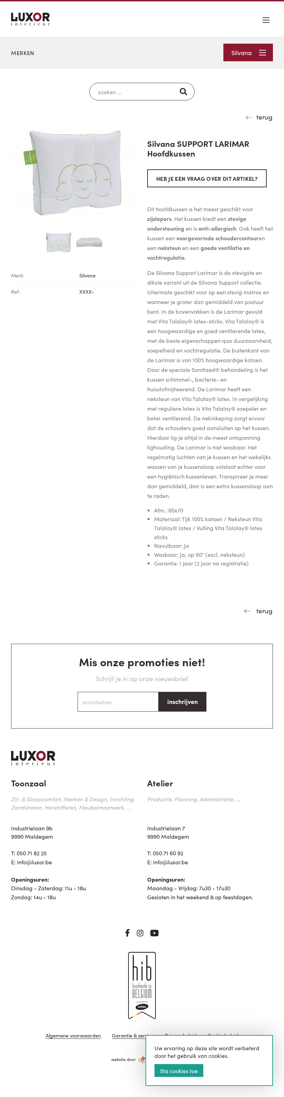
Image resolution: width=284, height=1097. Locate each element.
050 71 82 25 (32, 853)
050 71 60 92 (168, 853)
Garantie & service (133, 1036)
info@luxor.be (34, 862)
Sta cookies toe (179, 1070)
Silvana (241, 52)
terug (264, 116)
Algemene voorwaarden (73, 1036)
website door (123, 1059)
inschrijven (182, 701)
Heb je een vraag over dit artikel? (207, 178)
